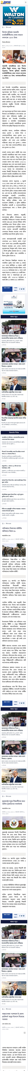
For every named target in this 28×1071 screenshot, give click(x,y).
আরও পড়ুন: (14, 317)
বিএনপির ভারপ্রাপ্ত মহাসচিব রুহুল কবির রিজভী (14, 419)
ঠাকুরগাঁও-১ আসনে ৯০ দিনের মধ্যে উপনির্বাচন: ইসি (11, 467)
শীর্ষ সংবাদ (8, 27)
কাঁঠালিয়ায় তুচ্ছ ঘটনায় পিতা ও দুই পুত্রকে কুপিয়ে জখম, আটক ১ (12, 495)
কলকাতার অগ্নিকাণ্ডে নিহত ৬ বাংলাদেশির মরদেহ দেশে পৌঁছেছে (12, 337)
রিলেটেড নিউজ (14, 432)
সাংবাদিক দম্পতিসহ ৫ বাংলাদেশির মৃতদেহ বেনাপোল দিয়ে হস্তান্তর (13, 438)
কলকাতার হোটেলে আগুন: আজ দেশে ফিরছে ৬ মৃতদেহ (13, 365)
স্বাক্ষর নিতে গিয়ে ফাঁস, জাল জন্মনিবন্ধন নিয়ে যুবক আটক (14, 481)
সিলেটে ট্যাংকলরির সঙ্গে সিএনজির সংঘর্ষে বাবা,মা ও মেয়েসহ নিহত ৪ (13, 453)
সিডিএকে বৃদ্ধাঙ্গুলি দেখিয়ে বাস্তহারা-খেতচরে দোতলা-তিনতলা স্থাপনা (13, 510)
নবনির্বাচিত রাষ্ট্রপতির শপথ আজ (11, 392)
